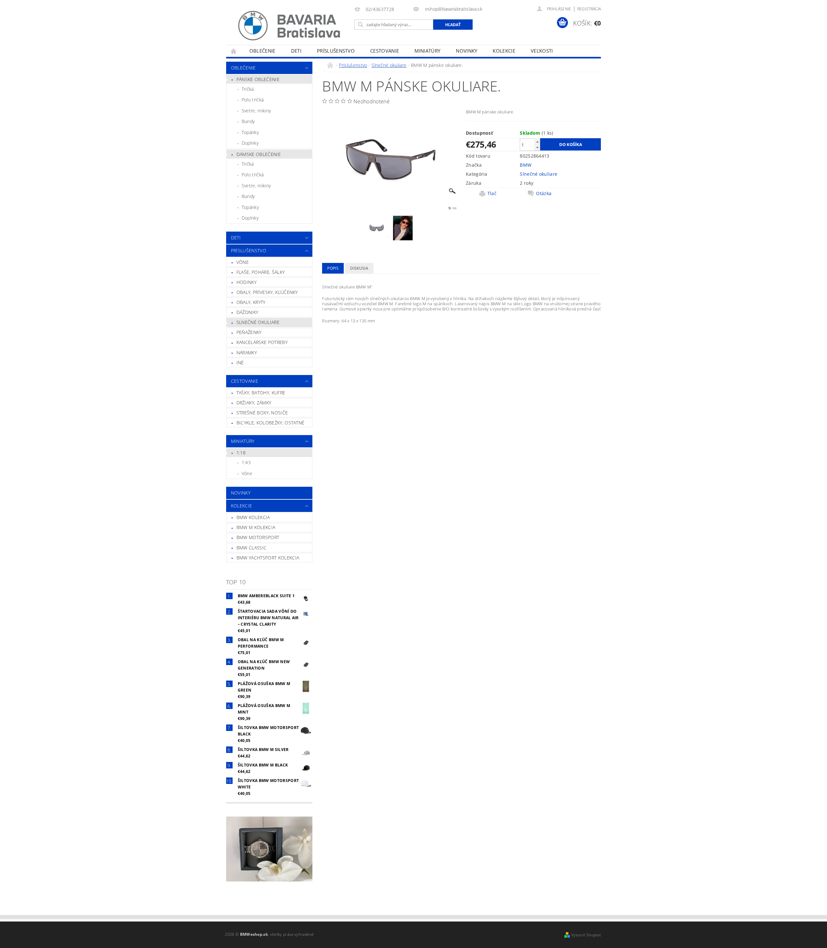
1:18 (241, 453)
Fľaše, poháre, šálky (260, 272)
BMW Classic (251, 548)
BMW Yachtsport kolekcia (267, 558)
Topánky (250, 132)
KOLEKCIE (504, 50)
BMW (525, 165)
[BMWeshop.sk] (289, 25)
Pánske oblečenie (257, 79)
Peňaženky (249, 332)
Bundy (248, 121)
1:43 (246, 462)
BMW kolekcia (253, 517)
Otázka (543, 193)
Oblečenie (262, 50)
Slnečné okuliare (257, 322)
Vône (242, 262)
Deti (296, 50)
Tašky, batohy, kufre (260, 393)
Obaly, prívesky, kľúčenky (267, 292)
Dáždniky (247, 312)
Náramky (246, 352)
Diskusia (359, 268)
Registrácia (589, 9)
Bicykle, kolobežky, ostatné (270, 423)
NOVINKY (466, 50)
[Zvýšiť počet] (537, 142)
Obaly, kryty (251, 302)
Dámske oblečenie (258, 154)
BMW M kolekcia (255, 527)
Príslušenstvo (336, 50)
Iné (240, 362)
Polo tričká (253, 100)
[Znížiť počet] (537, 147)
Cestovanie (384, 50)
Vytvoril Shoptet (586, 935)
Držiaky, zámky (253, 403)
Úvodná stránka (234, 51)
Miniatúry (427, 50)
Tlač (492, 193)
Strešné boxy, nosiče (262, 413)
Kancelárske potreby (262, 342)
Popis (333, 268)
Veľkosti (542, 50)
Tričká (248, 89)
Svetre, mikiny (256, 111)
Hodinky (246, 282)
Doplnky (250, 143)
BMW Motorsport (257, 537)
